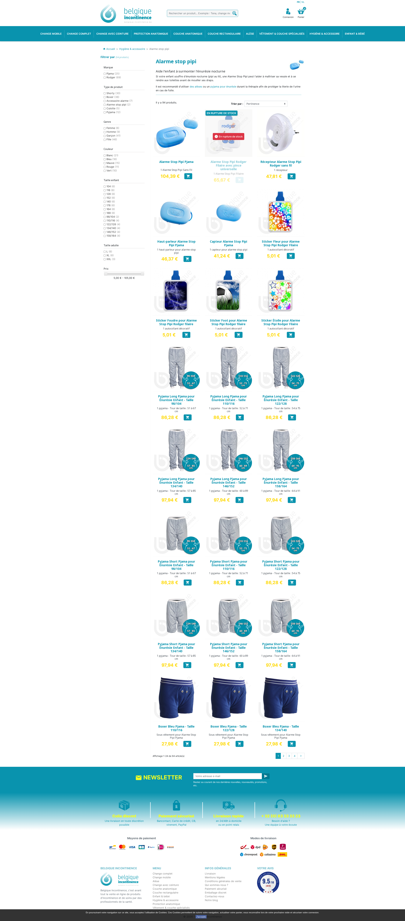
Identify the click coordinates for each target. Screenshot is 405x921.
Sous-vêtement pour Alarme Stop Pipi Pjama (176, 736)
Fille (111, 139)
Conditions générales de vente (223, 881)
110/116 (112, 220)
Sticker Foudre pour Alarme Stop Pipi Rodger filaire (176, 322)
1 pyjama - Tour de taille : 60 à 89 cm (228, 492)
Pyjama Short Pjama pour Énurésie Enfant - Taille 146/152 (228, 647)
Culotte (113, 108)
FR (298, 2)
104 (110, 186)
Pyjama (113, 112)
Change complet (162, 873)
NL (303, 2)
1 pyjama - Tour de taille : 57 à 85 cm (176, 492)
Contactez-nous (214, 896)
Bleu (111, 159)
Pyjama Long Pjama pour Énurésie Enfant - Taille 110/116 (228, 400)
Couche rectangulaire (165, 892)
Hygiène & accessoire (165, 900)
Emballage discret (215, 892)
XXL (110, 259)
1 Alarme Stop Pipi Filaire (228, 173)
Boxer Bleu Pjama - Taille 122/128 (228, 728)
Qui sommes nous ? (216, 885)
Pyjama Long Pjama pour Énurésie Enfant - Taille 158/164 (280, 482)
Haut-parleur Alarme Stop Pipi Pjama (176, 243)
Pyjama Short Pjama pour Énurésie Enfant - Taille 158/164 (280, 647)
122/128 (113, 224)
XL (110, 255)
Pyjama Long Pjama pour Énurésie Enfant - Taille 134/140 (176, 482)
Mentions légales (215, 877)
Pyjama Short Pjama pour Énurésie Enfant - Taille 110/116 (228, 565)
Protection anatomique (166, 903)
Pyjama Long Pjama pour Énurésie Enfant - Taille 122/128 (280, 400)
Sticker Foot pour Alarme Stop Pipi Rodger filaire (228, 322)
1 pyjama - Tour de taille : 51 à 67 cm (176, 409)
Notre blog (211, 900)
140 (110, 201)
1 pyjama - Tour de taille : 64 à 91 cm (280, 492)
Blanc (112, 155)
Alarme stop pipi (118, 104)
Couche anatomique (165, 888)
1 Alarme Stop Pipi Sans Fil (176, 170)
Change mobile (162, 877)
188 (110, 212)
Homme (113, 131)
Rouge (112, 166)
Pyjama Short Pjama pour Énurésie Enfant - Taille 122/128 (280, 565)
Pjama (113, 73)
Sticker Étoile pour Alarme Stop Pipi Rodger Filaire (280, 322)
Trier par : (237, 103)
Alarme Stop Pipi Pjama (176, 162)
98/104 (112, 216)
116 (110, 190)
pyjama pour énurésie (223, 86)
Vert (111, 170)
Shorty (113, 93)
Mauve (113, 162)
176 (110, 205)
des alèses (196, 86)
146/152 (113, 231)
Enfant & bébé (161, 896)
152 (110, 197)
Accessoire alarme (119, 100)
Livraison (210, 873)
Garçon (113, 135)
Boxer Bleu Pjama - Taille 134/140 (281, 728)
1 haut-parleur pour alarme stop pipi (176, 251)
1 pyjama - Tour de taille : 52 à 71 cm (228, 409)
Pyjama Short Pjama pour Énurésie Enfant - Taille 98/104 (176, 565)
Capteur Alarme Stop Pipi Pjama (228, 243)
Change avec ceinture (166, 885)
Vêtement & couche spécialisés (171, 907)
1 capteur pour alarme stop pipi (228, 249)
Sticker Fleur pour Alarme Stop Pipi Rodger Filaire (281, 243)
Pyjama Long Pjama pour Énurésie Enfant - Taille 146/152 (228, 482)
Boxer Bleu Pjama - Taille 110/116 (176, 728)
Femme (112, 128)
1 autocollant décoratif (280, 249)
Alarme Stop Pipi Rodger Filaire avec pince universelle (228, 165)
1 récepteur (281, 170)
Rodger (113, 77)
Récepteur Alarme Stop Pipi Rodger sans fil (280, 163)
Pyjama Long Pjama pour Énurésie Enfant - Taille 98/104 (176, 400)
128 (110, 193)
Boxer (112, 97)
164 (110, 209)
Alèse (156, 881)
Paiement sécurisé (216, 888)
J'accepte (201, 916)
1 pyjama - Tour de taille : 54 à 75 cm (280, 409)
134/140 (113, 228)
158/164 (113, 235)
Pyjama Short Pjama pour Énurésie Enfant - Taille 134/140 (176, 647)
